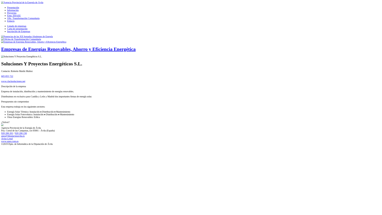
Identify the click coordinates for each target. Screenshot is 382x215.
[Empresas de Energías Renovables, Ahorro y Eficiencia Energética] (33, 42)
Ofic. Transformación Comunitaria (23, 18)
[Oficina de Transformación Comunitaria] (21, 39)
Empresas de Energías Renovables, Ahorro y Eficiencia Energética (68, 49)
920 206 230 (21, 133)
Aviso (7, 138)
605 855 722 (7, 76)
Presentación (13, 7)
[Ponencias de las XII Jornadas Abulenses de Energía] (27, 36)
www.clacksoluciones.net (13, 81)
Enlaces (10, 21)
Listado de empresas (16, 26)
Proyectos (11, 13)
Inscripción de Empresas (18, 31)
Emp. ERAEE (14, 15)
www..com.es (10, 141)
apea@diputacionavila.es (13, 136)
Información (13, 10)
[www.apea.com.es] (22, 2)
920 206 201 (7, 133)
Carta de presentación (17, 28)
